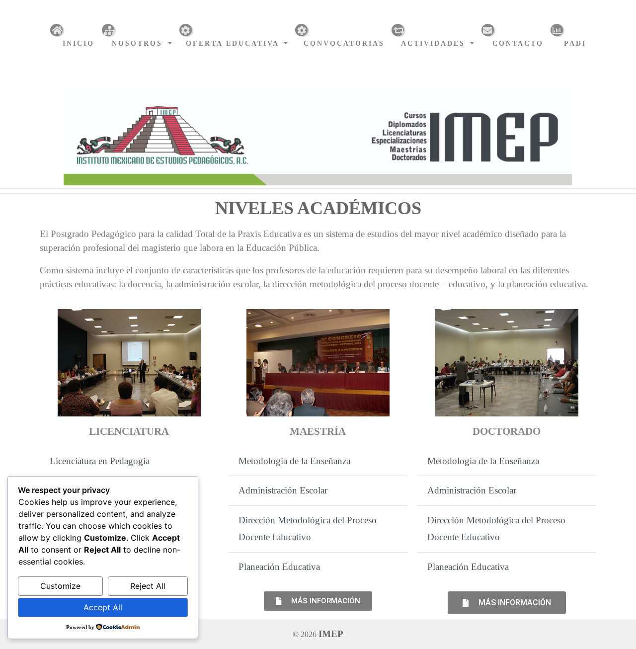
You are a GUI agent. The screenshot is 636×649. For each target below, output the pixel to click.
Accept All (102, 607)
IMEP (330, 634)
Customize (60, 586)
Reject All (147, 586)
